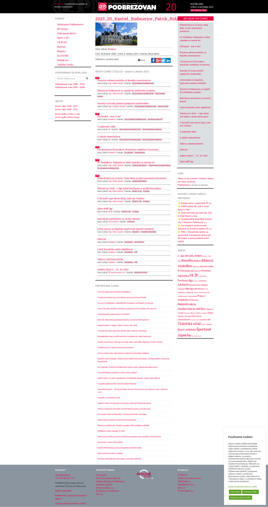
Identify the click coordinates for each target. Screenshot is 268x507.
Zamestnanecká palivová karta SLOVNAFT (113, 314)
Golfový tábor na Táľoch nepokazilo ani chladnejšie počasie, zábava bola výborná (128, 378)
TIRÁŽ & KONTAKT (63, 491)
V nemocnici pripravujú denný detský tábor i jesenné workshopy (122, 331)
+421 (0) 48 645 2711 (64, 478)
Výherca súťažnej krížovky (191, 144)
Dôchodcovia (187, 271)
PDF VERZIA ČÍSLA (199, 10)
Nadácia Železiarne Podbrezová (110, 481)
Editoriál (183, 150)
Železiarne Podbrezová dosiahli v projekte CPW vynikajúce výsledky (123, 425)
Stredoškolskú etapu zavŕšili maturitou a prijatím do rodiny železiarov (124, 336)
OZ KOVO (62, 42)
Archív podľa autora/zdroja (67, 117)
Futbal (146, 191)
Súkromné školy (66, 33)
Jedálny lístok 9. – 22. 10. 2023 (193, 156)
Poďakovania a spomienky (187, 296)
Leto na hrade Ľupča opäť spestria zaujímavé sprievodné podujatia (123, 353)
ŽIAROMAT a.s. (184, 481)
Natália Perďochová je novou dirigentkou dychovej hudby (119, 448)
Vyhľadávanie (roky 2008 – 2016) (70, 84)
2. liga (181, 256)
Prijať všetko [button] (235, 492)
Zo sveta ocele (194, 320)
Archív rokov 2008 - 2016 (66, 109)
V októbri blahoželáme (190, 138)
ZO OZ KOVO (113, 222)
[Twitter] (163, 60)
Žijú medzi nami (196, 336)
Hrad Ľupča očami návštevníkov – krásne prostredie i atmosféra (122, 414)
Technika (187, 313)
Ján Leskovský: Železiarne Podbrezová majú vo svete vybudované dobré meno (127, 367)
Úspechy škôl (205, 320)
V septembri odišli (188, 132)
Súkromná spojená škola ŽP (108, 478)
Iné (135, 252)
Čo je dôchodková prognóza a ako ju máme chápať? (117, 373)
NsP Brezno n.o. (201, 289)
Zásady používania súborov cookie (242, 487)
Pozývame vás (204, 292)
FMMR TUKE (202, 276)
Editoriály (139, 242)
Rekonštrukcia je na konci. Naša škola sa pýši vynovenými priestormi (194, 28)
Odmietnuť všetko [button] (250, 492)
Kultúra (204, 285)
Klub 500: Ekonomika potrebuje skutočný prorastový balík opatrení (123, 320)
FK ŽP (110, 212)
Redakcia (62, 60)
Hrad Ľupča (163, 106)
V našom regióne (148, 232)
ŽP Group (62, 28)
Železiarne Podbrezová (69, 24)
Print (142, 60)
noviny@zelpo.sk (62, 475)
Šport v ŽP (63, 37)
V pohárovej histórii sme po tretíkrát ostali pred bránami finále (121, 298)
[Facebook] (153, 60)
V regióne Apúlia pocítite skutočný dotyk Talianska (116, 384)
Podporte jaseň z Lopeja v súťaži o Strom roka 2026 (117, 325)
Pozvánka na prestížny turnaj (108, 398)
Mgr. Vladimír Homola (117, 106)
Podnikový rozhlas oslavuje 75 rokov (111, 431)
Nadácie (181, 289)
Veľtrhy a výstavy (201, 313)
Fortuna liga (185, 280)
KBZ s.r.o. (182, 488)
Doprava (196, 267)
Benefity (187, 261)
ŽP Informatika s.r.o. (105, 488)
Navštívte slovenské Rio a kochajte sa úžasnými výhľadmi (119, 459)
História (195, 281)
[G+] (158, 60)
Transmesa (140, 153)
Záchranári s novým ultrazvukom (110, 442)
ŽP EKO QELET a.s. (186, 491)
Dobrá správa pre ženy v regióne (110, 453)
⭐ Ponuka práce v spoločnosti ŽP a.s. (195, 203)
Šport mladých (206, 324)
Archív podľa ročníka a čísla (67, 114)
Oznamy (196, 292)
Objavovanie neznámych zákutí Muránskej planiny (116, 420)
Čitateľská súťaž (189, 324)
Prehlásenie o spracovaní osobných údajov (71, 497)
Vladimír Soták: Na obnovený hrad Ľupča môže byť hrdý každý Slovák (124, 403)
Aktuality (189, 256)
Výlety (210, 313)
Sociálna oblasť (155, 119)
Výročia (187, 316)
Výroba (181, 316)
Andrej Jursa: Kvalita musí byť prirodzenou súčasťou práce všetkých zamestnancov (129, 437)
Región (61, 51)
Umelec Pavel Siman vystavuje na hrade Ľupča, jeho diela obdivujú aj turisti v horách (130, 342)
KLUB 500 (62, 55)
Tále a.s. (99, 494)
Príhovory (194, 300)
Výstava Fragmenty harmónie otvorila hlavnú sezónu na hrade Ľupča (124, 409)
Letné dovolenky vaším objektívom (195, 107)
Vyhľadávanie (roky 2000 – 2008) (70, 87)
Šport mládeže (187, 329)
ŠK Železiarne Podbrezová (107, 491)
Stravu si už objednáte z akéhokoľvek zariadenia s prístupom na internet (125, 303)
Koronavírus (195, 285)
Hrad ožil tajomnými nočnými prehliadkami (114, 292)
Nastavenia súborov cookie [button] (240, 497)
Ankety (199, 256)
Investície (202, 281)
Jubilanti (183, 284)
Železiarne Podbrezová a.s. (190, 478)
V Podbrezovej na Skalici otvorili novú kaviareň (115, 348)
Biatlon (61, 46)
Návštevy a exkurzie (185, 292)
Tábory (192, 313)
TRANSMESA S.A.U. (186, 485)
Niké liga (189, 289)
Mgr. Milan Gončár (115, 83)
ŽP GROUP (182, 475)
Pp (109, 129)
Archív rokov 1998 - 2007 (66, 106)
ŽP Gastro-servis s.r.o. (116, 273)
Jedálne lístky (65, 64)
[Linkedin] (168, 60)
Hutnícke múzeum (104, 485)
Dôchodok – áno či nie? (190, 46)
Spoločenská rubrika (152, 129)
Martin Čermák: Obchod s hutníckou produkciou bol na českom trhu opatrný (126, 309)
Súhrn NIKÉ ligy (186, 162)
